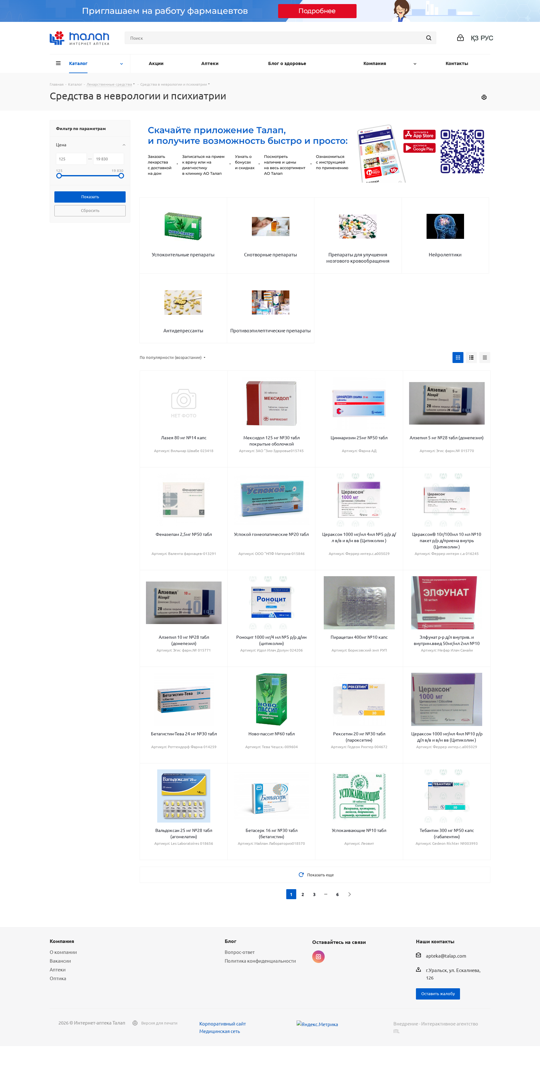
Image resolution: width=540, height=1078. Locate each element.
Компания (62, 941)
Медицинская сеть (219, 1031)
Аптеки (58, 969)
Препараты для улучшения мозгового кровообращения (357, 257)
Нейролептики (445, 254)
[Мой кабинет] (460, 38)
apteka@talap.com (446, 956)
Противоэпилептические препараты (270, 330)
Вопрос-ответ (240, 952)
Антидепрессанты (183, 330)
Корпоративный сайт (222, 1023)
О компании (63, 952)
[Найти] (428, 38)
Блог (230, 941)
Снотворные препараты (270, 254)
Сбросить (90, 210)
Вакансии (60, 961)
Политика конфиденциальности (260, 961)
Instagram (318, 956)
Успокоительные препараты (183, 254)
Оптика (58, 978)
